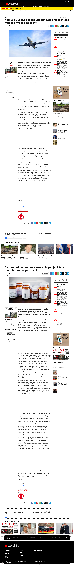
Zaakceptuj (65, 561)
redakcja (8, 25)
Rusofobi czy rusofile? (10, 93)
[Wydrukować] (66, 26)
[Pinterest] (56, 26)
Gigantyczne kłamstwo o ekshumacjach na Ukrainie (20, 8)
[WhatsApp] (58, 26)
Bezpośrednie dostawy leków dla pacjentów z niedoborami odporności (15, 234)
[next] (71, 8)
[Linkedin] (61, 26)
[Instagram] (63, 1)
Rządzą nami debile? (10, 97)
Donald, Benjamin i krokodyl (62, 137)
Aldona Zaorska (60, 145)
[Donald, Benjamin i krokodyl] (55, 137)
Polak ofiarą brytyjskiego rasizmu (63, 125)
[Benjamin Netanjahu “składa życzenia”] (55, 131)
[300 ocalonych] (11, 70)
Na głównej (7, 92)
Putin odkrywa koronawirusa (44, 233)
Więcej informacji (56, 561)
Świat (6, 17)
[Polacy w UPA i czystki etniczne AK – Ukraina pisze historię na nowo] (55, 142)
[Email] (63, 26)
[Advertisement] (34, 90)
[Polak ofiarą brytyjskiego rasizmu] (55, 125)
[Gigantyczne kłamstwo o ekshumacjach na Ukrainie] (61, 107)
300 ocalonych (8, 73)
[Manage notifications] (2, 562)
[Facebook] (61, 1)
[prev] (69, 8)
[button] (70, 11)
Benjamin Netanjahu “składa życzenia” (62, 131)
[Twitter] (65, 1)
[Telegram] (68, 26)
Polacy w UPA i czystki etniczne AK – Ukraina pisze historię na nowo (63, 142)
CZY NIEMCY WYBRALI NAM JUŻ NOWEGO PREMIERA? (10, 89)
